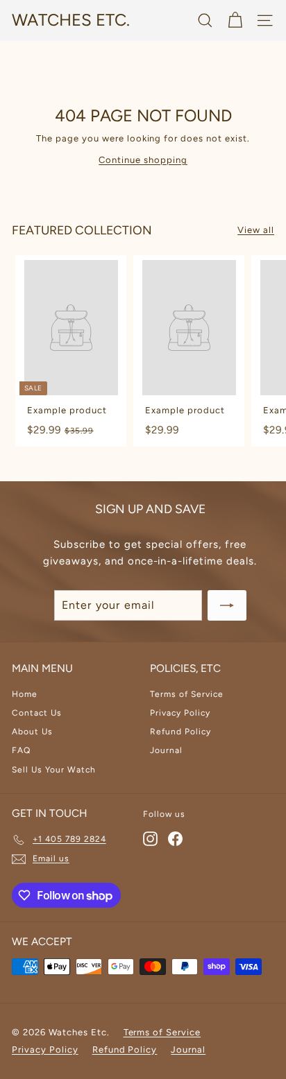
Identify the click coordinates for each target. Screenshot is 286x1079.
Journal (166, 750)
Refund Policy (180, 731)
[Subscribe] (227, 605)
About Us (32, 731)
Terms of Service (187, 694)
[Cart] (235, 20)
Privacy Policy (180, 713)
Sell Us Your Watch (54, 770)
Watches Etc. (71, 20)
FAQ (21, 750)
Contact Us (37, 713)
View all (255, 230)
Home (24, 694)
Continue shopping (143, 160)
